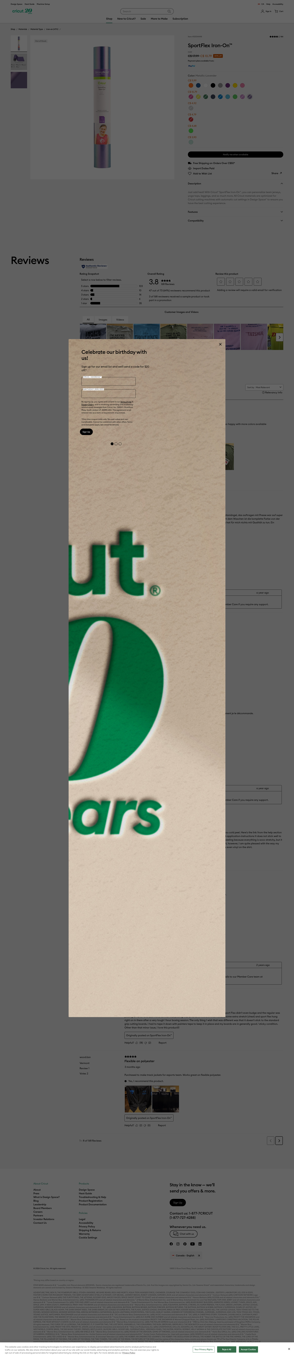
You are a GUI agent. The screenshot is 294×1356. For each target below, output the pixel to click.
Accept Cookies (248, 1349)
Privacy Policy (87, 404)
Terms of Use (126, 402)
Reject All (226, 1349)
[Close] (220, 344)
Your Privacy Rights (203, 1349)
